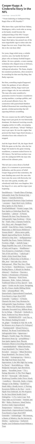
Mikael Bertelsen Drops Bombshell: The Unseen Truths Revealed (16, 349)
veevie (28, 389)
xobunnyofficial (13, 291)
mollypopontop (25, 238)
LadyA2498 (24, 254)
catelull (4, 227)
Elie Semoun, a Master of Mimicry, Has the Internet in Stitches (17, 418)
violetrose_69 (19, 408)
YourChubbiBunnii (8, 208)
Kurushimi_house (15, 370)
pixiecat (15, 214)
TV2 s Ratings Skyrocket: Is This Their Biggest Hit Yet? (16, 373)
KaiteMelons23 (19, 267)
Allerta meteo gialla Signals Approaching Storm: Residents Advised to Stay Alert (16, 235)
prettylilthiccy (24, 339)
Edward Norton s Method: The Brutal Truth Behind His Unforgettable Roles (16, 330)
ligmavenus (22, 333)
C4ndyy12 (14, 299)
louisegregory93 (17, 357)
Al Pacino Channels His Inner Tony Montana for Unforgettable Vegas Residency (16, 216)
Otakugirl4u (6, 397)
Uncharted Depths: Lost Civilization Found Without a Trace (17, 423)
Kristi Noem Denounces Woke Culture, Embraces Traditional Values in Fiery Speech (16, 280)
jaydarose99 (14, 421)
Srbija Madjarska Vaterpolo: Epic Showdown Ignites (16, 367)
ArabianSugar (16, 415)
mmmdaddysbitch (9, 346)
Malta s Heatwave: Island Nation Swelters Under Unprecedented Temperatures (16, 405)
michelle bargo (22, 243)
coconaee (6, 203)
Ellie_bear (5, 261)
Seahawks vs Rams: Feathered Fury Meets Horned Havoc (17, 314)
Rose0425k (13, 376)
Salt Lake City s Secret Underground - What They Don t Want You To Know (16, 264)
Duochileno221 (7, 192)
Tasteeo (5, 198)
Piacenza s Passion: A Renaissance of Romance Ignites (15, 275)
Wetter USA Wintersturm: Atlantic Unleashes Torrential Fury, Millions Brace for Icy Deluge (17, 309)
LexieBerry (7, 381)
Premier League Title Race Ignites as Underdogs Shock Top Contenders (17, 211)
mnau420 (14, 352)
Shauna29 (12, 277)
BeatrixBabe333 (17, 365)
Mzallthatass (24, 248)
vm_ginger (6, 323)
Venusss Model (7, 232)
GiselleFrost (24, 384)
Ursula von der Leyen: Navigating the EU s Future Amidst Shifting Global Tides (17, 288)
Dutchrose (14, 272)
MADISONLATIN (15, 317)
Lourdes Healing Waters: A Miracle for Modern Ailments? (17, 269)
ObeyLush (18, 312)
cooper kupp (5, 15)
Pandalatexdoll (8, 328)
